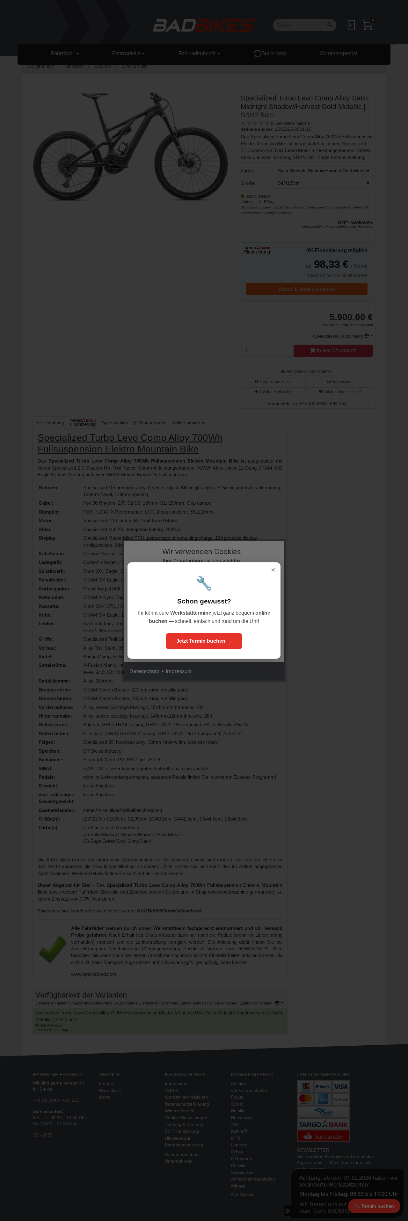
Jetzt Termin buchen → (204, 641)
